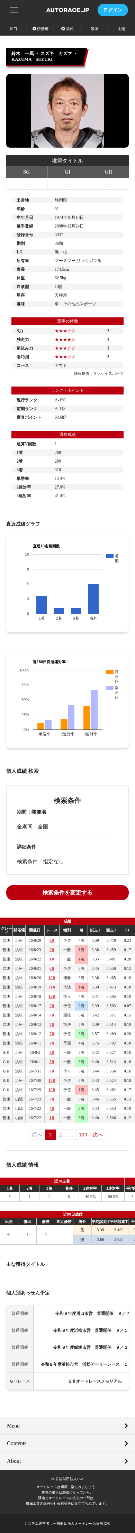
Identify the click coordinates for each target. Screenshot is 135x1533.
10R (51, 1080)
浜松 (70, 29)
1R (52, 959)
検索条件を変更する (67, 892)
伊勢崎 (42, 29)
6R (52, 940)
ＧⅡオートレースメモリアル (95, 1381)
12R (51, 978)
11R (52, 987)
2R (52, 950)
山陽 (121, 29)
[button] (14, 9)
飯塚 (94, 29)
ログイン (113, 9)
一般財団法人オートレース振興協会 (81, 1523)
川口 (13, 29)
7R (52, 1015)
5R (52, 1062)
